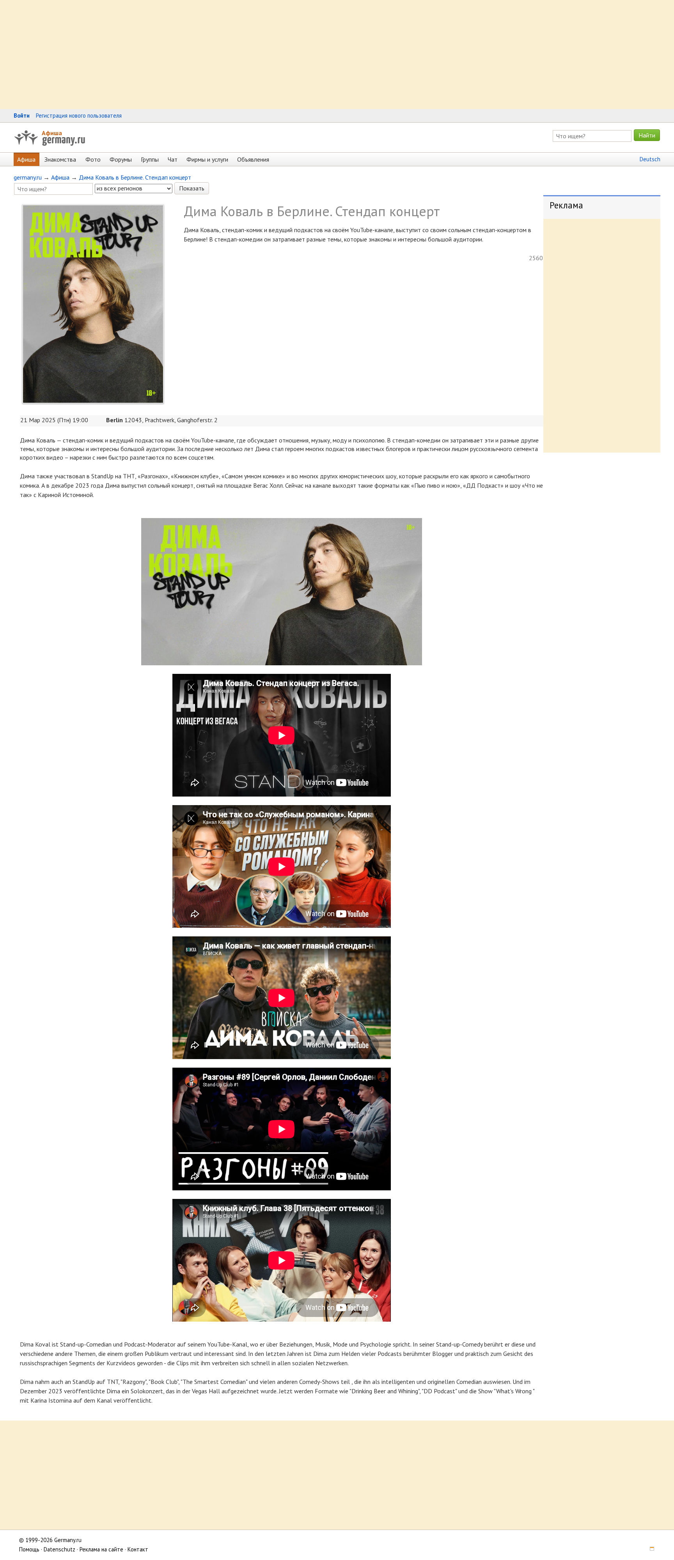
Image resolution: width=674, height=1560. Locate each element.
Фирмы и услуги (207, 159)
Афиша (52, 133)
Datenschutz (59, 1549)
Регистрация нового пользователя (79, 115)
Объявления (253, 159)
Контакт (138, 1549)
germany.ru (28, 177)
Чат (172, 159)
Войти (22, 115)
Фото (93, 159)
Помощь (29, 1549)
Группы (150, 159)
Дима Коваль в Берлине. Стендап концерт (135, 177)
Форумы (121, 159)
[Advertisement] (234, 54)
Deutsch (650, 159)
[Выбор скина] (649, 1549)
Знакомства (60, 159)
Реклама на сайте (101, 1549)
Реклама (566, 205)
